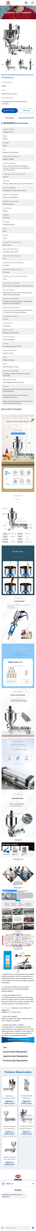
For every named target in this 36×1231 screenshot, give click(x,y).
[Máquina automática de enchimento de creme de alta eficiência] (18, 39)
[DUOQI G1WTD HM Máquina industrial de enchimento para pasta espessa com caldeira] (27, 1116)
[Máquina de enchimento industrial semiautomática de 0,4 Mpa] (9, 1085)
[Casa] (18, 1180)
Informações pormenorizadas (9, 118)
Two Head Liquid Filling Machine (15, 1060)
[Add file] (2, 1228)
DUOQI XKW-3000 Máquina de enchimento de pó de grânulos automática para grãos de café (26, 1097)
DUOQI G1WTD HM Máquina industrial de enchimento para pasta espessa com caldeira (26, 1128)
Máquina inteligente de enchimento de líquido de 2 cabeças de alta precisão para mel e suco (9, 1128)
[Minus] (33, 1184)
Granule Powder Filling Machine (15, 1052)
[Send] (33, 1228)
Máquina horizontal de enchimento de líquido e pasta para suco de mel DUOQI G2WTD (9, 1158)
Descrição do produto (26, 118)
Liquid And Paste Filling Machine (15, 1056)
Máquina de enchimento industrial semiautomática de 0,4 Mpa (9, 1097)
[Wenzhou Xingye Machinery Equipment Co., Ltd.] (8, 3)
